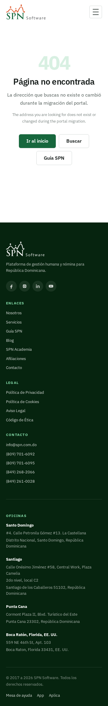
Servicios (14, 322)
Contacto (14, 367)
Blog (10, 340)
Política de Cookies (22, 401)
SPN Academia (19, 349)
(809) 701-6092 (20, 454)
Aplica (54, 695)
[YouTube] (51, 286)
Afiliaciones (16, 358)
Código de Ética (19, 420)
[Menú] (95, 12)
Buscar (74, 141)
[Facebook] (11, 286)
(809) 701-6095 (20, 463)
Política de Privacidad (25, 392)
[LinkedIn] (37, 286)
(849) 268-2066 (20, 472)
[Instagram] (24, 286)
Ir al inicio (37, 141)
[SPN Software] (26, 12)
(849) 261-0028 (20, 481)
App (40, 695)
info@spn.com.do (21, 444)
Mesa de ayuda (19, 695)
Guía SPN (54, 158)
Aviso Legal (16, 410)
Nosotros (14, 312)
